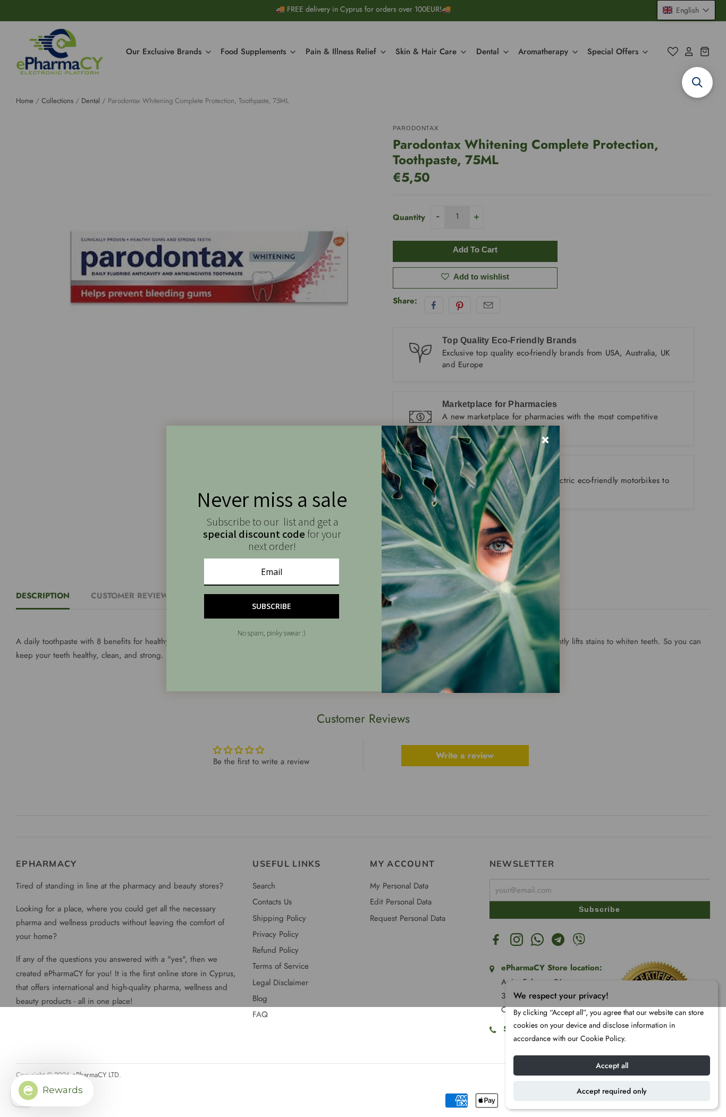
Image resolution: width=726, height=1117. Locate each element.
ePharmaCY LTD (95, 1075)
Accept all (612, 1065)
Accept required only (612, 1091)
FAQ (260, 1014)
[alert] (363, 558)
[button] (697, 82)
